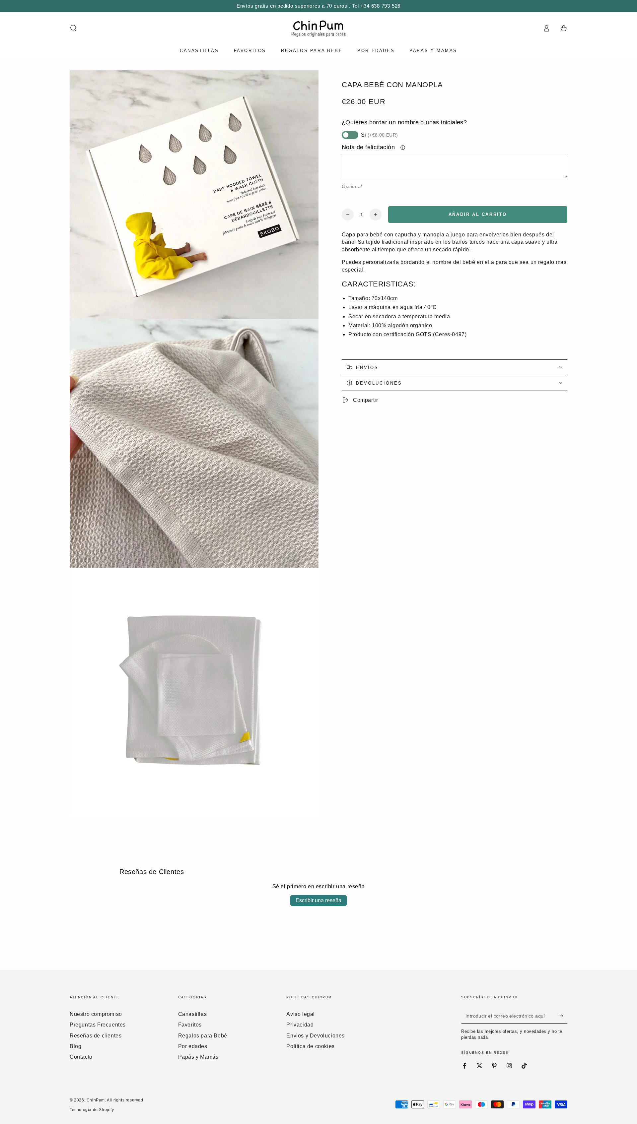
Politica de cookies (310, 1046)
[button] (73, 28)
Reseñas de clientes (95, 1035)
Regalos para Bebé (202, 1035)
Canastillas (192, 1014)
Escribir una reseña (318, 900)
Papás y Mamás (198, 1057)
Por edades (192, 1046)
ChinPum (96, 1100)
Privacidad (300, 1025)
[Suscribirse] (563, 1016)
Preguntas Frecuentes (98, 1025)
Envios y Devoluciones (315, 1035)
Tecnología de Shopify (92, 1109)
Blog (75, 1046)
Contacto (81, 1057)
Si (379, 135)
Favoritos (190, 1025)
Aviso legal (300, 1014)
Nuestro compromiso (96, 1014)
